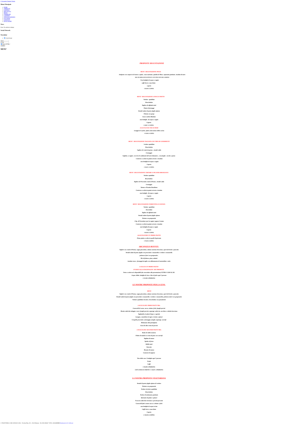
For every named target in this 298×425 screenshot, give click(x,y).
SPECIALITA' (7, 11)
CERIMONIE (7, 14)
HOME (5, 7)
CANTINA (6, 10)
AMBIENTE (7, 8)
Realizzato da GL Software (66, 423)
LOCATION (7, 18)
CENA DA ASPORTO (9, 17)
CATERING (7, 15)
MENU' (6, 13)
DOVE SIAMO (8, 21)
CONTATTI (7, 20)
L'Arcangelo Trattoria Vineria (8, 1)
